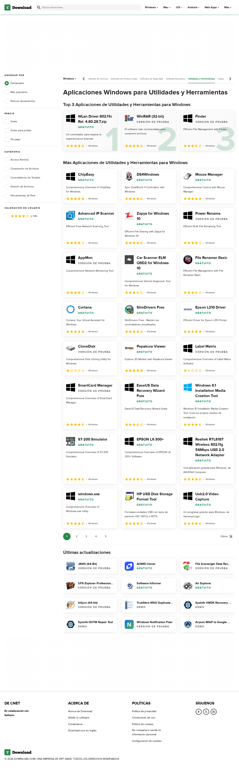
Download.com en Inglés (82, 730)
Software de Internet (97, 78)
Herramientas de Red (22, 195)
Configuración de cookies (147, 740)
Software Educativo (175, 78)
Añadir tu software (78, 717)
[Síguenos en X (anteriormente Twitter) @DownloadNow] (206, 712)
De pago (15, 139)
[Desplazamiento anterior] (83, 78)
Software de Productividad (124, 78)
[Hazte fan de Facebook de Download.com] (199, 712)
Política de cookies (142, 724)
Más (226, 7)
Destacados (17, 83)
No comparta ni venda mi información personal (146, 732)
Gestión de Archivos (22, 186)
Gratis (13, 121)
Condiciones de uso (143, 717)
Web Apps (211, 7)
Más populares (18, 92)
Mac (165, 7)
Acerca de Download (80, 711)
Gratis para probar (20, 130)
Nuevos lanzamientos (22, 101)
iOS (178, 7)
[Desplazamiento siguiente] (230, 78)
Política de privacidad (144, 711)
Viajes (221, 78)
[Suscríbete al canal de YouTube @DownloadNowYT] (214, 712)
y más (34, 215)
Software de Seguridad (151, 78)
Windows (150, 7)
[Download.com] (17, 7)
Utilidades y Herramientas (201, 78)
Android (192, 7)
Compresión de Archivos (24, 168)
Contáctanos (75, 724)
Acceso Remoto (19, 159)
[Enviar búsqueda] (39, 7)
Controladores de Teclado (25, 177)
